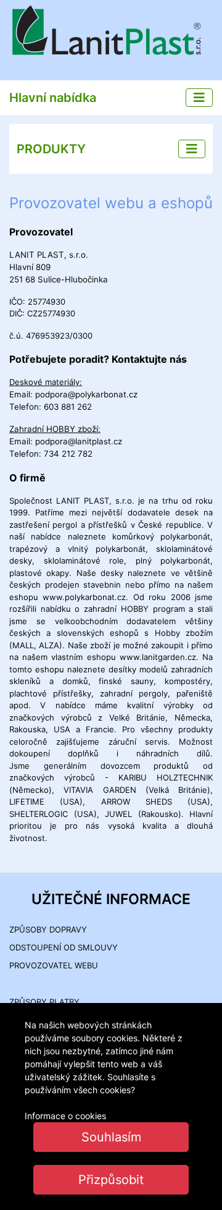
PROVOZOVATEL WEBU (53, 965)
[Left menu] (191, 149)
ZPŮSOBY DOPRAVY (48, 929)
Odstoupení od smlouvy (63, 947)
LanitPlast (111, 32)
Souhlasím (111, 1137)
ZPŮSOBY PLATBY (44, 1002)
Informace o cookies (65, 1116)
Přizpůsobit (111, 1179)
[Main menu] (199, 97)
